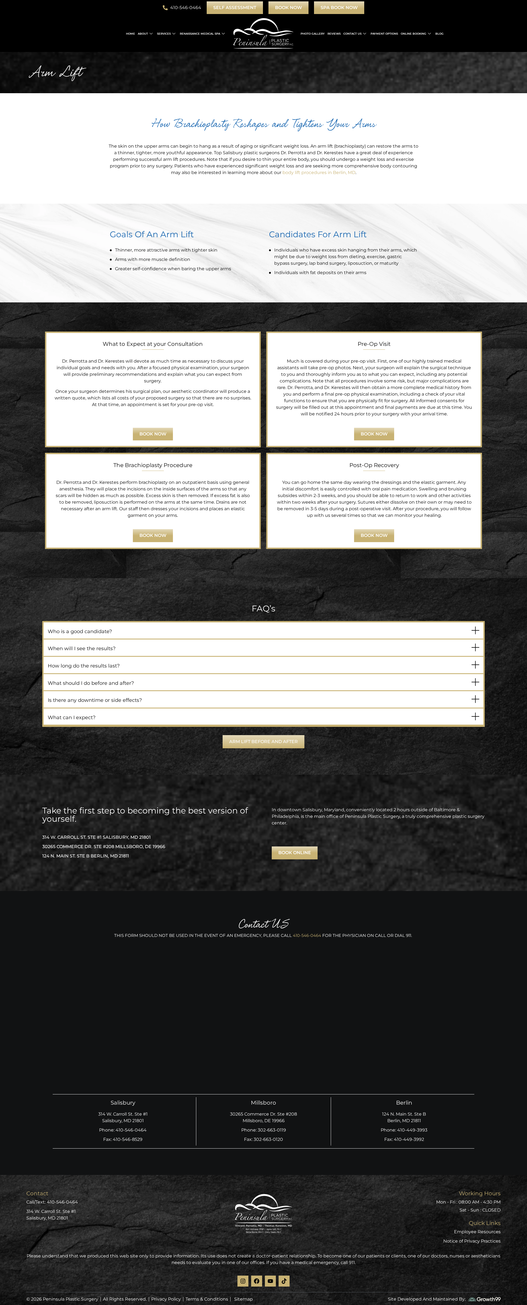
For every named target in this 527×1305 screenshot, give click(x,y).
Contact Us (352, 33)
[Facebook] (256, 1281)
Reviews (334, 33)
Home (130, 33)
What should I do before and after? (91, 683)
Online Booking (413, 33)
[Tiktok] (284, 1281)
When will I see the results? (82, 648)
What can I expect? (72, 717)
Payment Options (384, 33)
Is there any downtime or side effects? (95, 700)
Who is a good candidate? (80, 631)
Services (164, 33)
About (143, 33)
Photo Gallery (313, 33)
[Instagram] (242, 1281)
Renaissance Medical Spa (200, 33)
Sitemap (243, 1299)
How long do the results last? (84, 666)
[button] (264, 631)
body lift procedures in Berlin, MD (318, 172)
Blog (439, 33)
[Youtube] (270, 1281)
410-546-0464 (307, 935)
